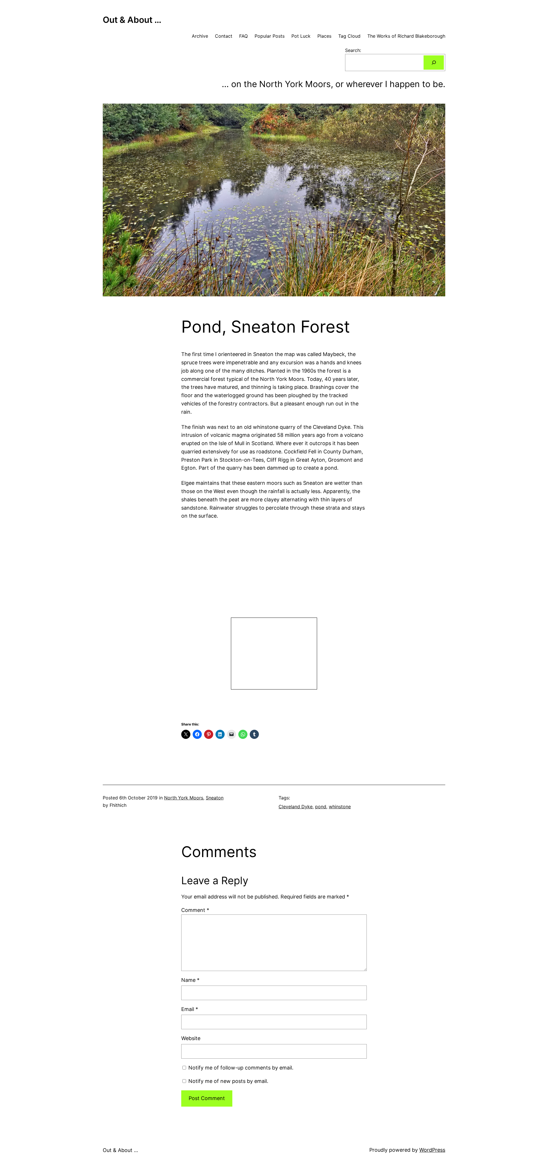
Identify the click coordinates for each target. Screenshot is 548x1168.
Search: (353, 50)
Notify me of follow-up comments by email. (240, 1068)
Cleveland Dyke (296, 806)
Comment (195, 910)
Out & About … (132, 20)
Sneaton (214, 798)
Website (190, 1038)
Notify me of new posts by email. (228, 1081)
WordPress (432, 1150)
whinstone (340, 806)
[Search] (434, 62)
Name (190, 980)
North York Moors (183, 798)
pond (320, 806)
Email (189, 1009)
